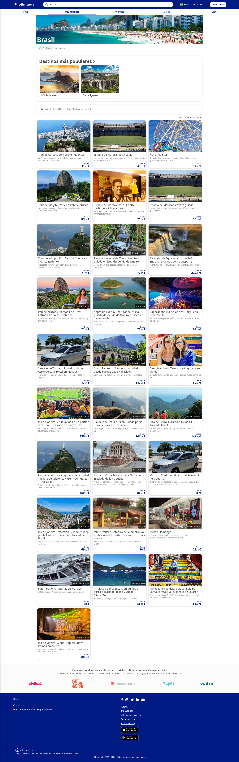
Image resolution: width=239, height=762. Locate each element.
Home (25, 11)
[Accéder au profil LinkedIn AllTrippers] (138, 700)
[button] (218, 4)
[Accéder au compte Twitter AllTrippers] (133, 700)
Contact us (18, 705)
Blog (214, 11)
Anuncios (119, 11)
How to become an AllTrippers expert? (33, 709)
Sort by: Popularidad (189, 117)
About (124, 706)
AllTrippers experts (131, 715)
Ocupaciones (72, 11)
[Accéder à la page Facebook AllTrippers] (123, 700)
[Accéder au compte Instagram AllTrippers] (128, 700)
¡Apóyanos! (127, 710)
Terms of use (128, 719)
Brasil (48, 48)
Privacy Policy (128, 723)
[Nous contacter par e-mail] (144, 700)
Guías (167, 11)
